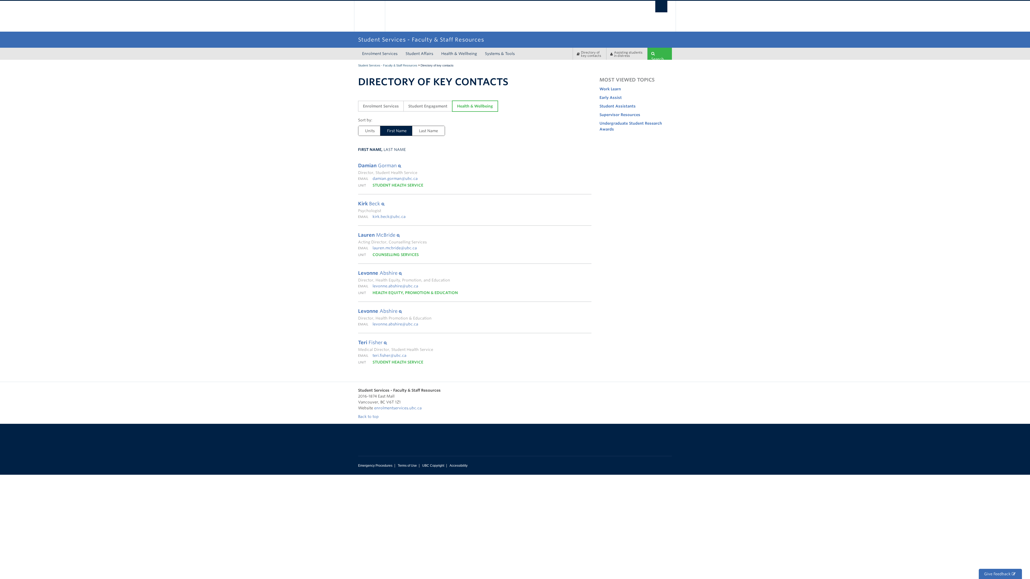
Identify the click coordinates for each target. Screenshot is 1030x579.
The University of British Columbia (369, 16)
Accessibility (459, 465)
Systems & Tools (500, 53)
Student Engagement (427, 106)
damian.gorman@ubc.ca (395, 178)
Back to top (369, 416)
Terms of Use (407, 465)
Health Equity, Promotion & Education (415, 293)
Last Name (428, 131)
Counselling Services (396, 255)
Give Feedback (998, 574)
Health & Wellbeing (459, 53)
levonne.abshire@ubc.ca (395, 286)
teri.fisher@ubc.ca (389, 355)
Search (657, 58)
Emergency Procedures (375, 465)
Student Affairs (419, 53)
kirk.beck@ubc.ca (389, 216)
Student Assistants (617, 106)
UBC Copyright (433, 465)
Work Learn (610, 89)
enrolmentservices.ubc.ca (398, 408)
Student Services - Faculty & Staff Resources (387, 65)
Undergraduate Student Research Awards (630, 126)
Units (370, 131)
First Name (393, 131)
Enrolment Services (380, 53)
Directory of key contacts (591, 54)
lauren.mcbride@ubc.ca (395, 248)
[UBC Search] (661, 6)
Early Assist (610, 97)
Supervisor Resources (619, 115)
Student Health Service (398, 185)
